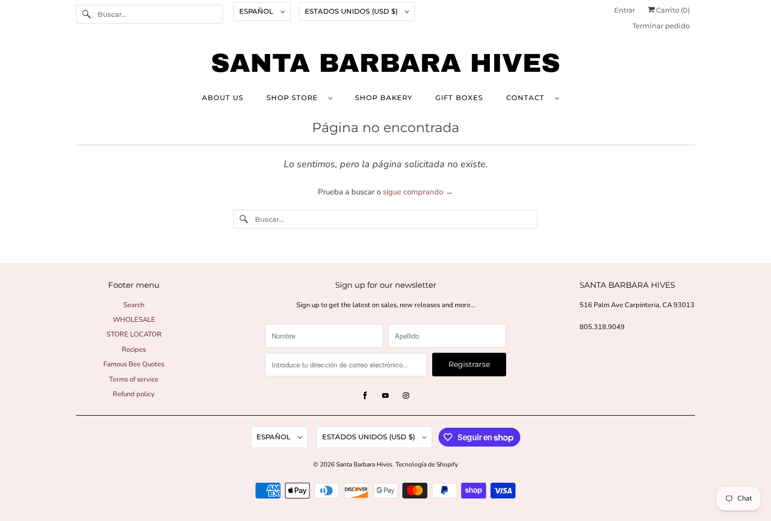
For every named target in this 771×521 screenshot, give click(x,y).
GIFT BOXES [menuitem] (459, 97)
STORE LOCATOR (134, 334)
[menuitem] (299, 97)
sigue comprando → (418, 192)
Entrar (624, 10)
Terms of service (133, 379)
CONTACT (528, 97)
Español (257, 11)
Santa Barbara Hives (364, 464)
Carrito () (672, 10)
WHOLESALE (134, 319)
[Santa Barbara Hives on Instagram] (406, 396)
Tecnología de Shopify (426, 464)
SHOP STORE (294, 97)
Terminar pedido (661, 25)
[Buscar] (86, 14)
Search (133, 305)
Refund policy (134, 394)
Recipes (134, 349)
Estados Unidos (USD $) (352, 11)
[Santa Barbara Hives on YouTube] (385, 396)
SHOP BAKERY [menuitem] (383, 97)
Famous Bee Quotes (133, 364)
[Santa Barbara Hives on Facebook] (365, 396)
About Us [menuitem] (222, 97)
